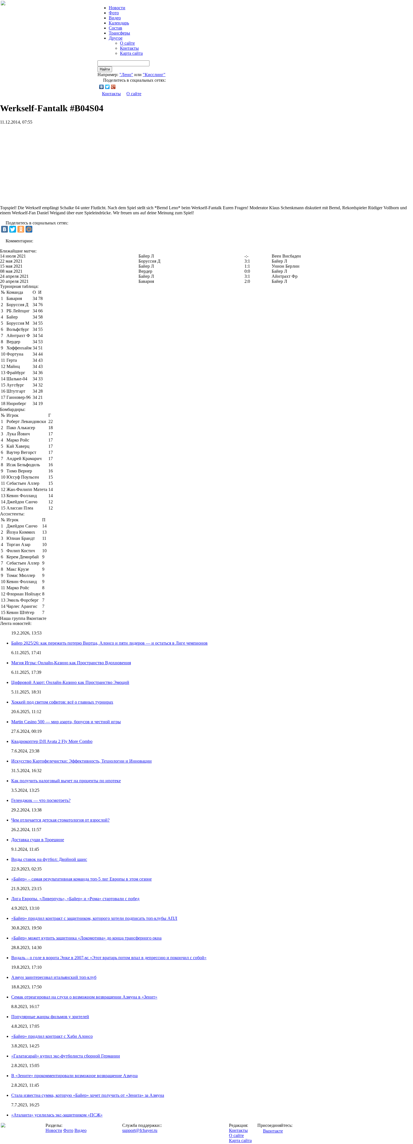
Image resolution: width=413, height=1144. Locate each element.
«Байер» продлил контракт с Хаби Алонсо (52, 1036)
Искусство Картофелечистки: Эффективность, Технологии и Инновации (81, 761)
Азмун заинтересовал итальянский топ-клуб (53, 977)
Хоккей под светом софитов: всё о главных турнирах (62, 702)
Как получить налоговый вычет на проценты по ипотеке (66, 780)
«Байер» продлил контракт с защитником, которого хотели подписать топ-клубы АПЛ (94, 918)
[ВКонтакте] (102, 86)
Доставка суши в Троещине (37, 839)
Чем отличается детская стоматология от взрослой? (60, 820)
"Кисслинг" (154, 74)
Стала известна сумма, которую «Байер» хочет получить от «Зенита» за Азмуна (87, 1095)
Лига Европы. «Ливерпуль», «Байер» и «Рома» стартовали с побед (75, 898)
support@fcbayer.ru (139, 1130)
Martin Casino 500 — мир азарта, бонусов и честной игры (66, 721)
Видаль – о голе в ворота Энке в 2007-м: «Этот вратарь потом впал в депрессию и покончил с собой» (108, 957)
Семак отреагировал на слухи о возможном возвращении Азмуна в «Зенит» (84, 997)
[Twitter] (107, 86)
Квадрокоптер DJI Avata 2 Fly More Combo (51, 741)
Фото (114, 12)
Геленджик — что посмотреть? (41, 800)
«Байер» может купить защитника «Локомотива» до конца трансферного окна (86, 938)
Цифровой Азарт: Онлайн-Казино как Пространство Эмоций (70, 682)
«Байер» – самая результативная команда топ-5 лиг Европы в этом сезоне (81, 879)
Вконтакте (273, 1131)
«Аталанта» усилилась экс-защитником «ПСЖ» (57, 1115)
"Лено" (126, 74)
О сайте (127, 43)
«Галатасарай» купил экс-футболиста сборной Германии (65, 1056)
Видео (115, 17)
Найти (105, 69)
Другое (115, 38)
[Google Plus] (113, 86)
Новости (54, 1130)
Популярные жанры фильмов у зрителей (50, 1016)
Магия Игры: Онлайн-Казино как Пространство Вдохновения (71, 662)
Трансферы (119, 33)
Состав (115, 28)
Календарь (119, 23)
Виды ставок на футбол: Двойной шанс (49, 859)
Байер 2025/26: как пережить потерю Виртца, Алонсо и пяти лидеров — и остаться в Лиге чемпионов (109, 643)
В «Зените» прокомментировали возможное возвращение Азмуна (74, 1075)
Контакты (129, 48)
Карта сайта (131, 53)
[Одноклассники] (20, 229)
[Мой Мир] (29, 229)
